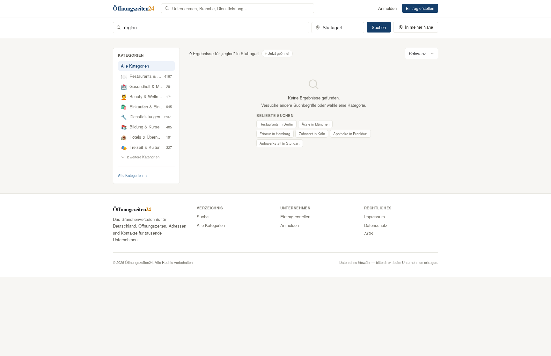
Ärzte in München (315, 124)
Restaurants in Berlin (276, 124)
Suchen (379, 27)
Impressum (374, 217)
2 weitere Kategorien (143, 156)
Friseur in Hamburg (275, 133)
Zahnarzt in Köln (312, 133)
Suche (203, 217)
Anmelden (387, 8)
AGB (368, 233)
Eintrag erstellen (420, 8)
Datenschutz (375, 225)
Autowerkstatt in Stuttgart (279, 143)
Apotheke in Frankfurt (350, 133)
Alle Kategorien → (132, 175)
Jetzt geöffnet (278, 53)
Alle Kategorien (135, 66)
